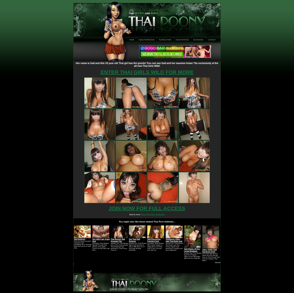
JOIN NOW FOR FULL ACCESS (147, 208)
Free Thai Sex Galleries (153, 214)
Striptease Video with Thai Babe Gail (174, 240)
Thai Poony (218, 262)
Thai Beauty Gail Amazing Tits (118, 240)
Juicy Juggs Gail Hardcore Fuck (209, 251)
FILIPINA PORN (165, 40)
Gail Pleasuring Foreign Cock (153, 240)
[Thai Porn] (99, 139)
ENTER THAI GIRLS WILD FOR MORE (147, 72)
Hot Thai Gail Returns (134, 240)
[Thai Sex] (162, 108)
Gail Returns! (79, 239)
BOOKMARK (198, 40)
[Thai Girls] (194, 108)
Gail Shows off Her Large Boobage (192, 250)
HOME (131, 40)
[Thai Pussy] (99, 108)
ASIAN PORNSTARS (146, 40)
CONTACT (212, 40)
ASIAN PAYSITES (182, 40)
